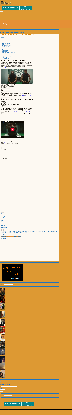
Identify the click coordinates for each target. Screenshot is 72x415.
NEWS (4, 13)
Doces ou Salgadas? (2, 409)
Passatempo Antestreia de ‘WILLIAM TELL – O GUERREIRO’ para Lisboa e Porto (11, 236)
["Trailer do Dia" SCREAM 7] (2, 302)
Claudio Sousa (5, 227)
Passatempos (3, 32)
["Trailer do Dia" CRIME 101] (2, 325)
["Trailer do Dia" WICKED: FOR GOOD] (2, 310)
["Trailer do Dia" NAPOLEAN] (2, 377)
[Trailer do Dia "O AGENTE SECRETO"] (2, 340)
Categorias (2, 395)
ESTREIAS (5, 14)
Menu (1, 11)
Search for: (1, 284)
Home (1, 32)
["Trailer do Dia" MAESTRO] (2, 362)
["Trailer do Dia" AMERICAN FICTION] (2, 355)
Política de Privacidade (7, 18)
